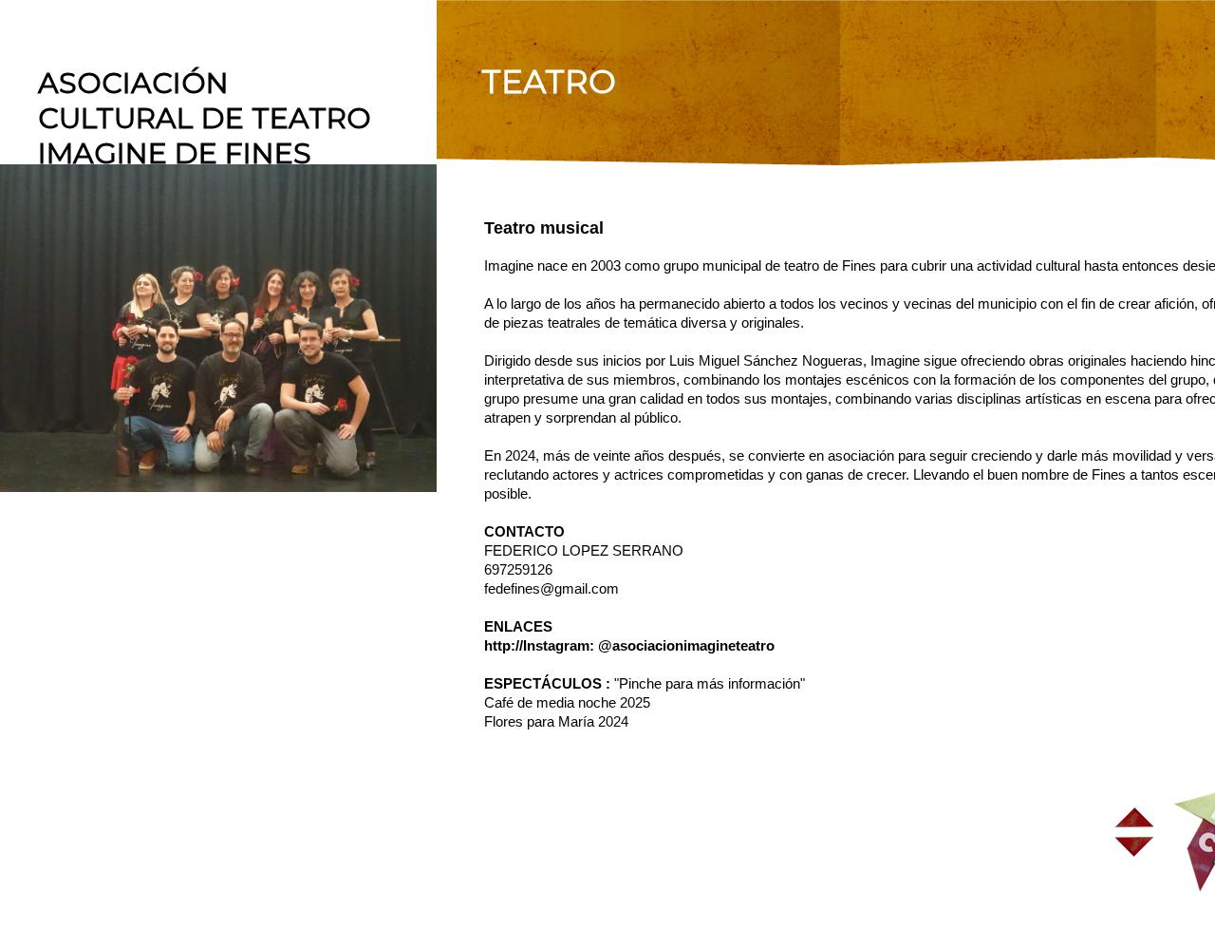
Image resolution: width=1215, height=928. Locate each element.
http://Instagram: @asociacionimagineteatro (629, 645)
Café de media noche (550, 702)
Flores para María (539, 721)
